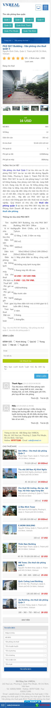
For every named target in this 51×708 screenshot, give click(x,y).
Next (49, 108)
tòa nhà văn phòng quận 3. (19, 330)
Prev (1, 108)
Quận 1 (7, 20)
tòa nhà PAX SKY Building (17, 328)
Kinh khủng (21, 342)
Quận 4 (40, 20)
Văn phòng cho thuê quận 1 (33, 694)
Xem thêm (26, 620)
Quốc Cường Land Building (30, 581)
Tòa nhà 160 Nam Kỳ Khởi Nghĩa (32, 469)
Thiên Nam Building (27, 544)
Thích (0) (34, 398)
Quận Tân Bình (29, 31)
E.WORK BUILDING (26, 525)
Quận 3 (29, 20)
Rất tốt (13, 345)
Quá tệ (33, 342)
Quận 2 (18, 20)
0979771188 (45, 705)
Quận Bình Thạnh (23, 25)
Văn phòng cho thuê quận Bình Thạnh (17, 699)
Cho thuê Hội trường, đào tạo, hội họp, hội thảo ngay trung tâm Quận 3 (33, 490)
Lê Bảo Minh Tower (26, 507)
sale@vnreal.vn (34, 440)
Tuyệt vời (24, 345)
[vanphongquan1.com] (11, 5)
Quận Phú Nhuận (11, 31)
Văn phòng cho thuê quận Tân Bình (35, 696)
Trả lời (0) (44, 398)
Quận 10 (7, 25)
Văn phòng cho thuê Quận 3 (15, 170)
